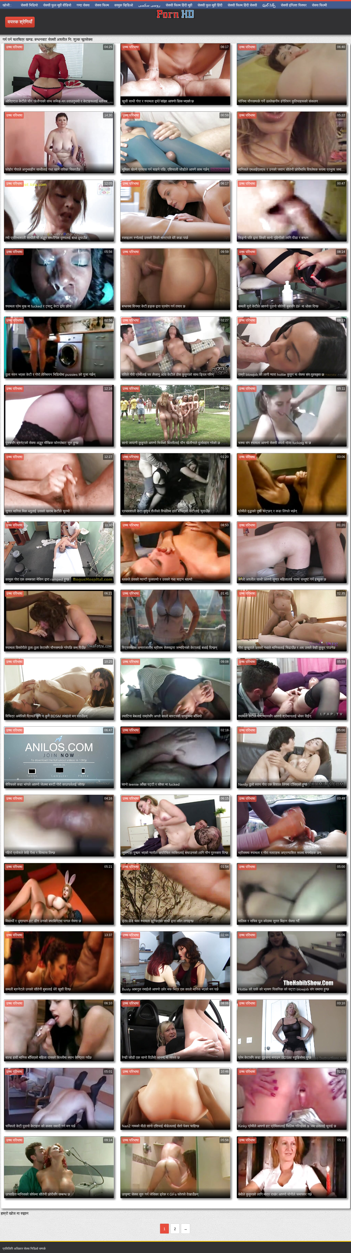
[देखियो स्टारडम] (175, 22)
